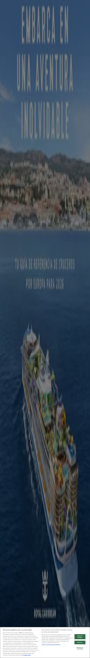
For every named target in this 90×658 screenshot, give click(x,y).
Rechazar (79, 642)
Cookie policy (27, 655)
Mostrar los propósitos (80, 648)
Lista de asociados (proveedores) (50, 644)
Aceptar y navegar (80, 636)
